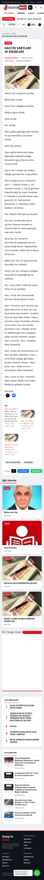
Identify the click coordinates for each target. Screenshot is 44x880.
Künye (26, 2)
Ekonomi (27, 842)
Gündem (27, 839)
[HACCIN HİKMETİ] (13, 417)
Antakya (5, 857)
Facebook (23, 471)
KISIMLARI (28, 462)
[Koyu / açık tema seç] (41, 7)
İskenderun (7, 860)
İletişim (32, 2)
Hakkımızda (28, 857)
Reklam (39, 2)
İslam (14, 34)
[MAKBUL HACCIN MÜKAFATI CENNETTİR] (11, 438)
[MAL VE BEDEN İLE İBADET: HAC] (28, 414)
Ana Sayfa (6, 34)
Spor (26, 845)
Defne (5, 863)
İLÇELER (31, 13)
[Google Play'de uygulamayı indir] (30, 7)
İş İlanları (27, 848)
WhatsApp (36, 471)
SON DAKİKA (9, 13)
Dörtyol (5, 866)
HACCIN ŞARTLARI (13, 462)
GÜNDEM (21, 13)
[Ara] (35, 7)
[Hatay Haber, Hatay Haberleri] (14, 7)
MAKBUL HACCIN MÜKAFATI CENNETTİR (11, 447)
